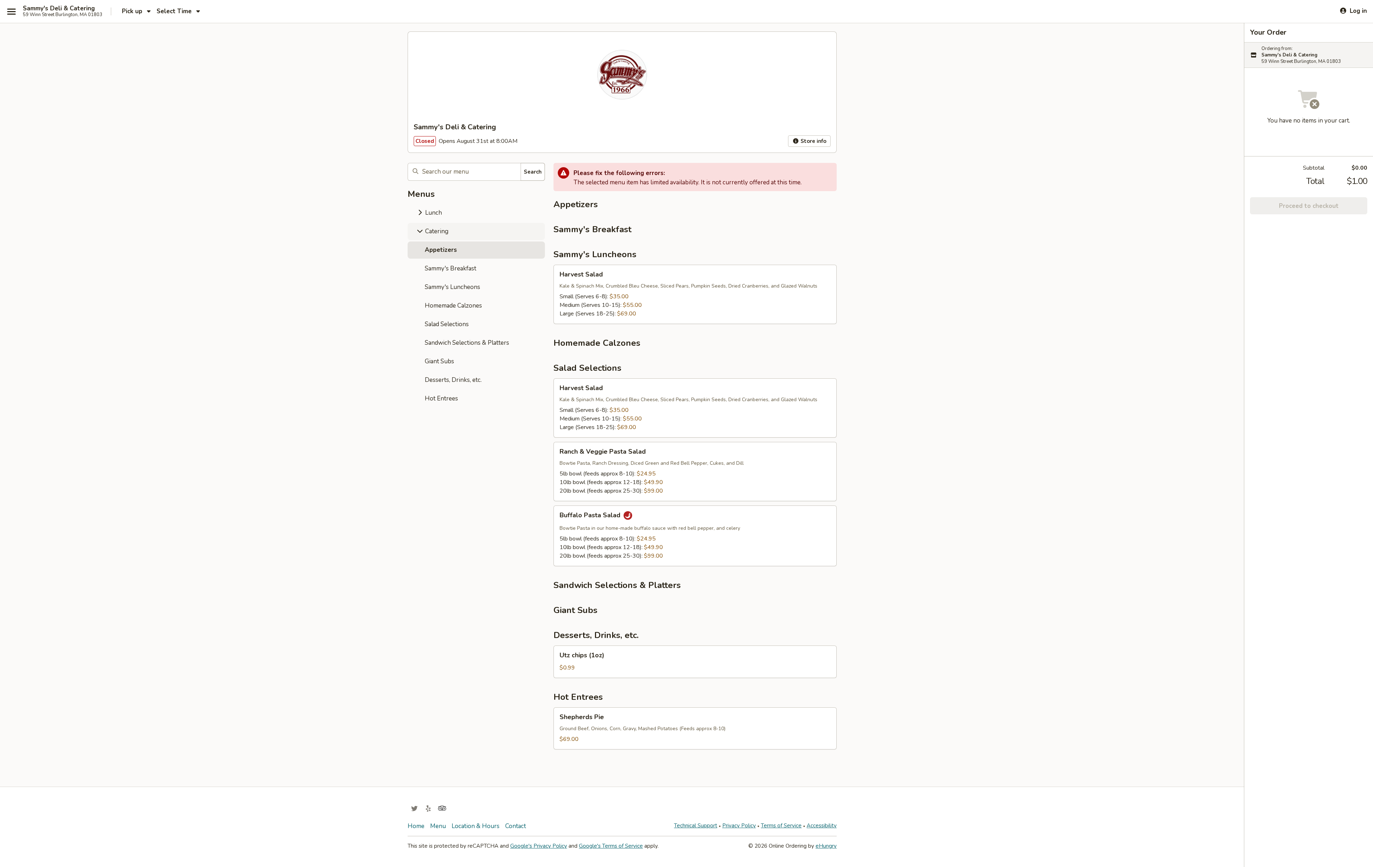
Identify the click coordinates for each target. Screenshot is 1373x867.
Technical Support (695, 825)
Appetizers (441, 250)
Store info (812, 141)
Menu (438, 826)
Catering (436, 231)
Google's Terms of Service (611, 845)
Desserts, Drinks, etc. (453, 380)
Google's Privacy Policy (538, 845)
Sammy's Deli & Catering (59, 8)
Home (416, 826)
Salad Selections (447, 324)
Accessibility (822, 825)
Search (533, 171)
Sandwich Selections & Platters (467, 343)
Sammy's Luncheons (452, 287)
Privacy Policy (739, 825)
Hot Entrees (441, 398)
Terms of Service (781, 825)
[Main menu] (11, 11)
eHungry (826, 845)
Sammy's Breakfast (450, 268)
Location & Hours (476, 826)
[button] (695, 294)
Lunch (433, 213)
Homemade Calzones (453, 306)
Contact (515, 826)
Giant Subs (439, 361)
